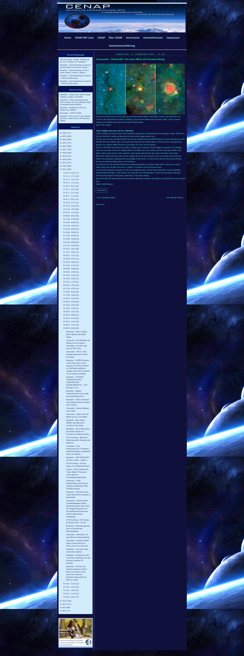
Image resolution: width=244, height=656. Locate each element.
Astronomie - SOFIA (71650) (70, 113)
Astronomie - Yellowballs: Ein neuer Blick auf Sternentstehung (130, 59)
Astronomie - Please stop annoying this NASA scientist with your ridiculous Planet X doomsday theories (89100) (75, 102)
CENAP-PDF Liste (84, 37)
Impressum (173, 37)
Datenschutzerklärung (122, 45)
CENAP (101, 37)
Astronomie (133, 37)
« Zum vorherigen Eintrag (105, 198)
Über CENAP (115, 37)
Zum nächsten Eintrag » (175, 198)
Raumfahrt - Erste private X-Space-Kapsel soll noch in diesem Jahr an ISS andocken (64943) (75, 118)
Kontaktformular (153, 37)
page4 (126, 653)
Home (67, 37)
